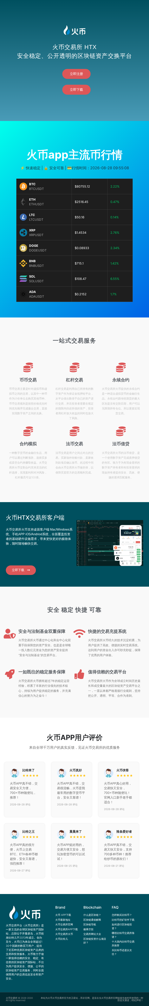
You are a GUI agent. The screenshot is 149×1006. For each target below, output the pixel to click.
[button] (76, 74)
